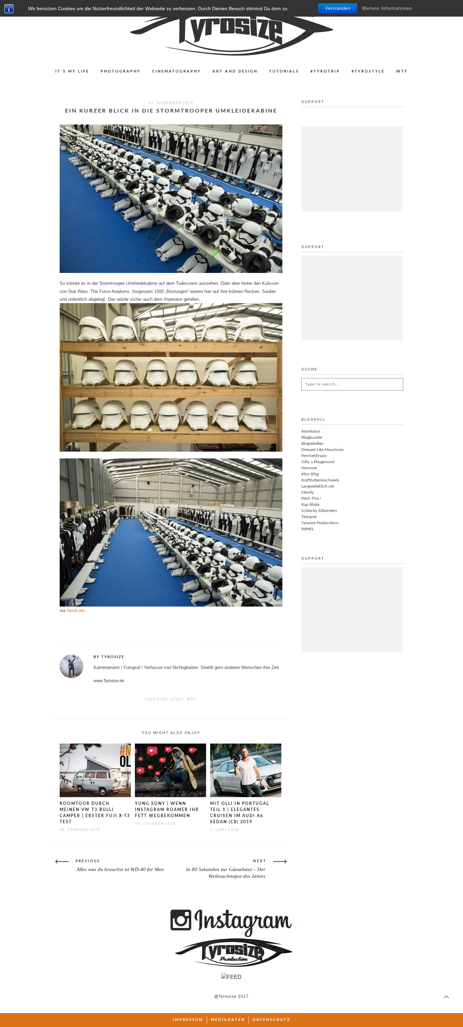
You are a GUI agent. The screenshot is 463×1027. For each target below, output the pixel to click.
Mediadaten (228, 1020)
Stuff (177, 699)
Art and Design (235, 71)
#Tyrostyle (368, 71)
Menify (307, 492)
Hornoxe (309, 468)
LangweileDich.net (317, 486)
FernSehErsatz (313, 456)
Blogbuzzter (311, 437)
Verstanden (337, 8)
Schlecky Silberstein (319, 511)
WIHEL (307, 529)
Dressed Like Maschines (322, 450)
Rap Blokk (310, 504)
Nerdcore (75, 610)
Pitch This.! (311, 498)
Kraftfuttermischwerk (320, 480)
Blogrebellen (312, 443)
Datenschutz (271, 1020)
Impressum (188, 1020)
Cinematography (176, 71)
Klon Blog (310, 474)
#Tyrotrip (325, 71)
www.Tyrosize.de (109, 680)
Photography (121, 71)
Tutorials (284, 71)
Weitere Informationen (387, 8)
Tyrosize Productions (319, 523)
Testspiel (309, 517)
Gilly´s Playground (317, 462)
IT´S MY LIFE (72, 71)
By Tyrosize (109, 657)
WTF (402, 71)
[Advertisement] (352, 168)
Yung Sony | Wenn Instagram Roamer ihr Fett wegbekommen (167, 810)
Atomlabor (310, 431)
